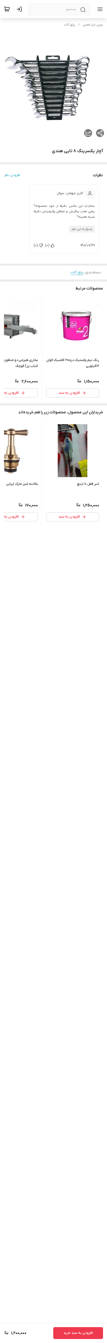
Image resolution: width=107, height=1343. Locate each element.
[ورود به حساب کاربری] (20, 9)
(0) (47, 245)
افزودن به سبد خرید (78, 1333)
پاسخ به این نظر (81, 229)
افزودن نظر (12, 175)
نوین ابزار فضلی (93, 25)
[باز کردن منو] (99, 9)
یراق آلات (69, 25)
